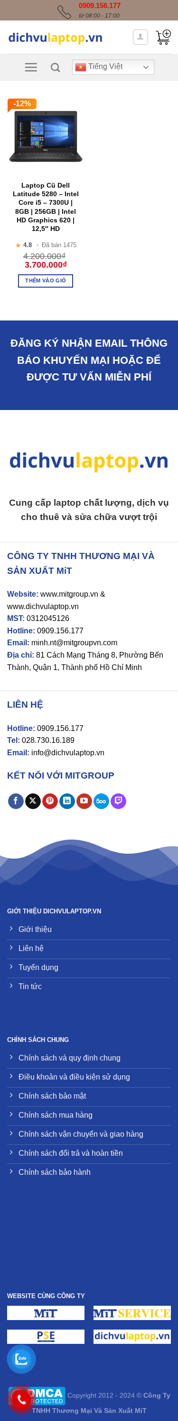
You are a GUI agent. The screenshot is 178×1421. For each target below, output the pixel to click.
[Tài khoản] (141, 37)
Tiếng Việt (104, 67)
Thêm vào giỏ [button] (45, 280)
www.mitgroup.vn (69, 594)
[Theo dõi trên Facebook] (16, 801)
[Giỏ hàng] (163, 37)
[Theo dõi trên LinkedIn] (67, 801)
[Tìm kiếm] (55, 67)
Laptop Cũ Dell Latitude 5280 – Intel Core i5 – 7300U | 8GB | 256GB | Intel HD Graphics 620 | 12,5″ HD (46, 206)
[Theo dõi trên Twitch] (118, 801)
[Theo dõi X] (33, 801)
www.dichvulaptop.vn (43, 606)
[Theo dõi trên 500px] (101, 801)
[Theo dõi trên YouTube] (84, 801)
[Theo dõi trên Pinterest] (50, 801)
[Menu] (31, 67)
